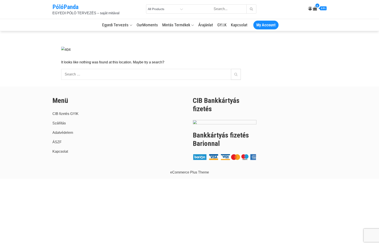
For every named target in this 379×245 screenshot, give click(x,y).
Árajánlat (205, 24)
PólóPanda (65, 7)
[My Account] (310, 8)
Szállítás (59, 123)
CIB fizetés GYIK (65, 114)
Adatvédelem (62, 132)
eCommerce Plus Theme (189, 172)
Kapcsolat (239, 24)
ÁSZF (57, 142)
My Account (265, 25)
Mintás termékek (176, 24)
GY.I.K (222, 24)
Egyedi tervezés (115, 24)
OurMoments (147, 24)
